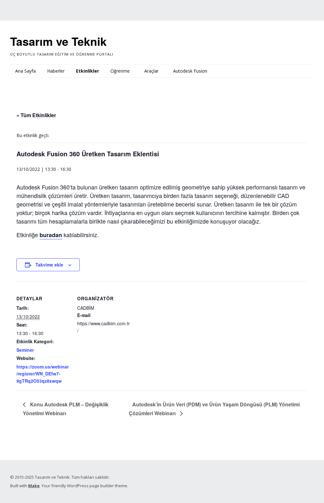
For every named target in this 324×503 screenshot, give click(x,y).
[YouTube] (24, 8)
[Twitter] (14, 8)
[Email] (57, 8)
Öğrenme (120, 71)
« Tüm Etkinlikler (36, 115)
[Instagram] (45, 8)
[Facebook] (34, 8)
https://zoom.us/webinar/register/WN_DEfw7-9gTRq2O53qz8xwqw (42, 373)
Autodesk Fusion (190, 71)
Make (34, 485)
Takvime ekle (49, 264)
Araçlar (151, 71)
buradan (51, 235)
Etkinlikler (87, 71)
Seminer (25, 350)
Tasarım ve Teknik (58, 41)
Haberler (56, 71)
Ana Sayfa (25, 71)
